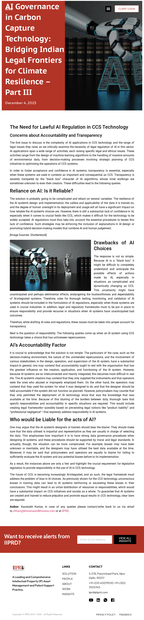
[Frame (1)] (98, 600)
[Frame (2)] (112, 600)
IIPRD (65, 511)
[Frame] (105, 600)
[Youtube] (91, 600)
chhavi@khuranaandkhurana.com (34, 511)
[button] (108, 9)
